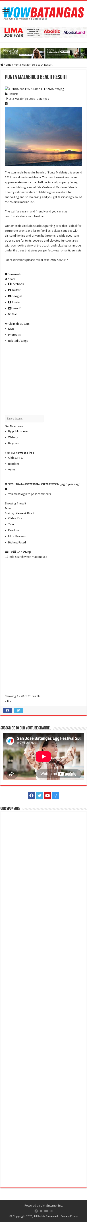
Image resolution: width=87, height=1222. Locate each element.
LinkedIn (16, 308)
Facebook (17, 284)
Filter (8, 508)
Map (11, 328)
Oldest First (15, 457)
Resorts (13, 93)
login (24, 494)
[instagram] (55, 795)
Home (7, 64)
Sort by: (19, 452)
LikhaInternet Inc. (52, 1205)
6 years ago (73, 484)
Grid (19, 552)
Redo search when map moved (27, 556)
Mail (14, 314)
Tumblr (16, 302)
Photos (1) (14, 334)
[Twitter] (39, 795)
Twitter (16, 290)
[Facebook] (31, 795)
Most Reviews (17, 536)
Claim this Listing (19, 323)
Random (13, 463)
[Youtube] (47, 795)
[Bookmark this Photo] (6, 489)
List (10, 552)
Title (11, 524)
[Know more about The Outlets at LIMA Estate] (43, 32)
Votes (11, 469)
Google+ (17, 296)
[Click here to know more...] (43, 53)
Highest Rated (17, 542)
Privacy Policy (69, 1216)
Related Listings (18, 340)
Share (11, 279)
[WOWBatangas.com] (43, 12)
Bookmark (14, 274)
